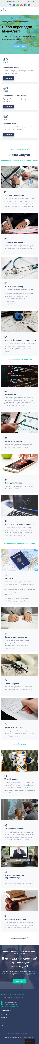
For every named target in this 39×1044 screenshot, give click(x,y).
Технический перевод (14, 195)
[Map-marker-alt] (29, 5)
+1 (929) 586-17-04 (29, 1)
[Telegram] (10, 5)
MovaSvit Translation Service (12, 1037)
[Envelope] (21, 5)
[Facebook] (25, 5)
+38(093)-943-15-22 (13, 1)
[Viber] (14, 5)
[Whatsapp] (17, 5)
